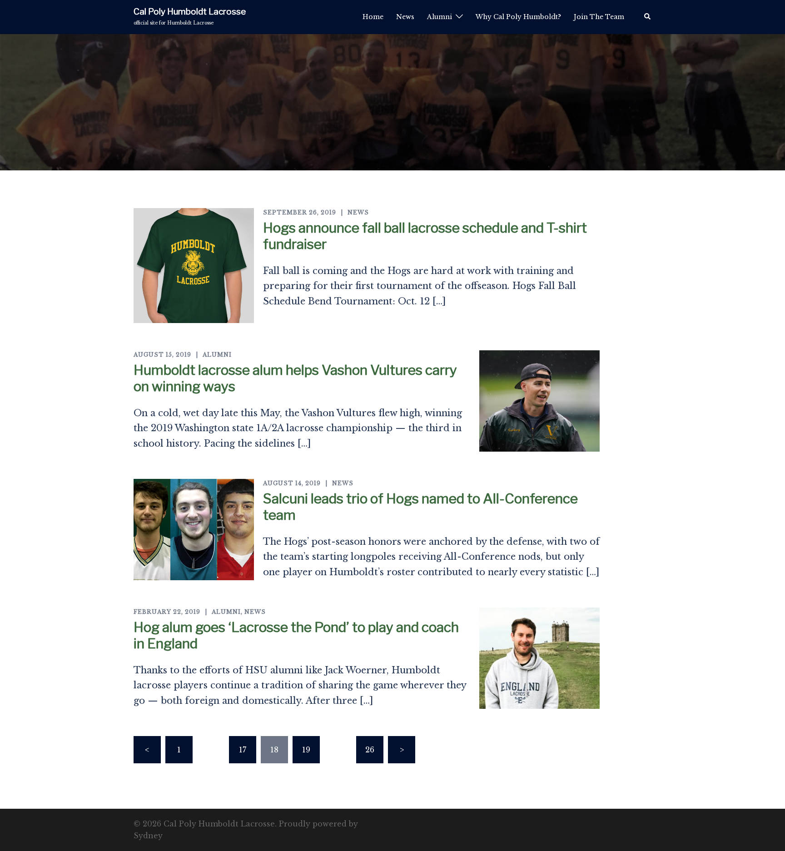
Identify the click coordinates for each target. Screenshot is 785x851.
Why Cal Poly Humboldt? (518, 17)
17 (242, 749)
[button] (647, 16)
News (405, 17)
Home (373, 17)
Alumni (439, 17)
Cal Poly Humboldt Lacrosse (190, 11)
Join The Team (599, 17)
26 (369, 749)
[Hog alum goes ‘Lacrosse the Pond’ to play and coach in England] (539, 658)
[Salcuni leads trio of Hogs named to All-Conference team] (194, 529)
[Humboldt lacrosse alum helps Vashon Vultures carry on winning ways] (539, 401)
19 (306, 749)
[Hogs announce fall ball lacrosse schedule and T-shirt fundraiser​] (194, 265)
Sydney (148, 835)
